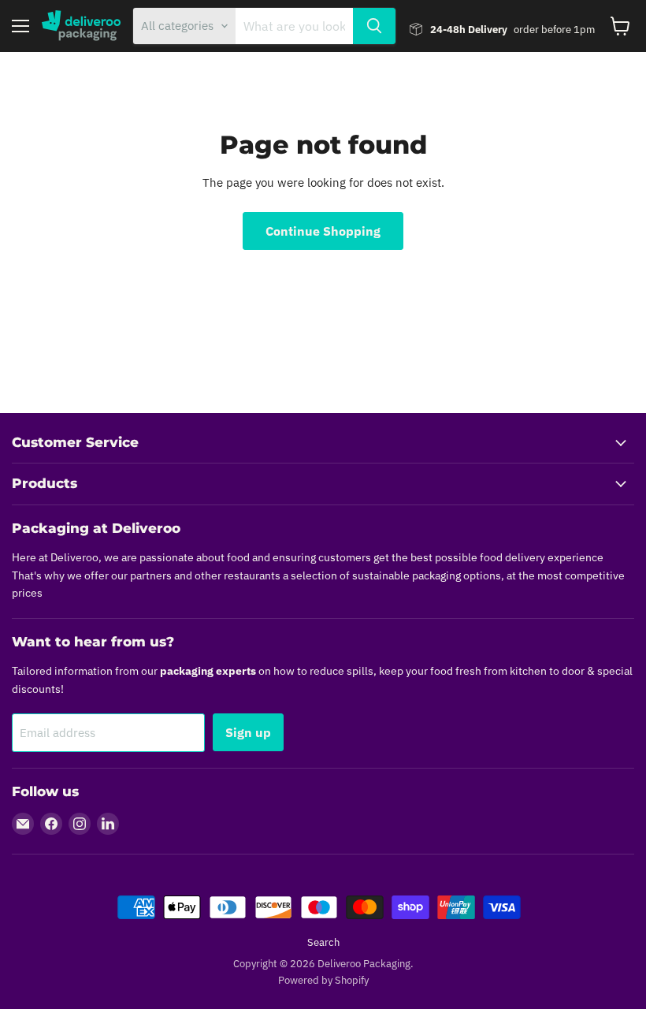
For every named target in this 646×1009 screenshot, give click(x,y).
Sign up (248, 732)
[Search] (374, 26)
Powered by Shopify (323, 980)
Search (323, 942)
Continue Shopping (323, 231)
